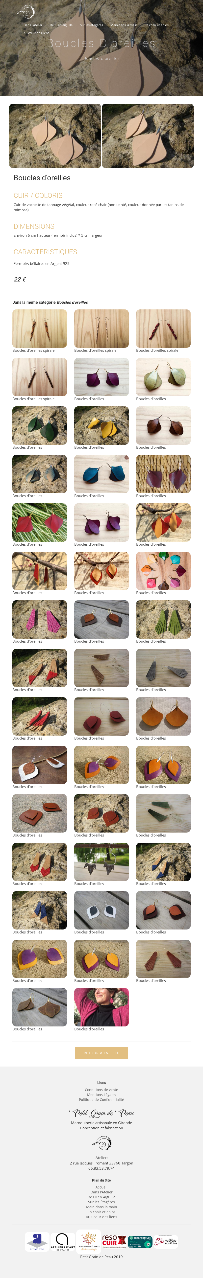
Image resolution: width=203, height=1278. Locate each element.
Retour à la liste (101, 1052)
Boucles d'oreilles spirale (33, 350)
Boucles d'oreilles (89, 398)
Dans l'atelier (33, 25)
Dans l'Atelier (102, 1192)
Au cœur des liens (36, 33)
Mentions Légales (101, 1094)
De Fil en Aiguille (101, 1197)
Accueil (101, 1187)
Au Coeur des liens (101, 1216)
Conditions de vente (101, 1089)
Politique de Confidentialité (101, 1099)
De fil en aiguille (61, 25)
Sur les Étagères (101, 1202)
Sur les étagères (91, 25)
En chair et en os (157, 25)
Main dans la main (123, 25)
